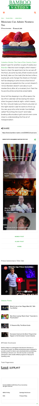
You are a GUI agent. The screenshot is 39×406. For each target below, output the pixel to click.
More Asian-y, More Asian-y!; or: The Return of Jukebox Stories (17, 157)
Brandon (4, 68)
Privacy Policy (23, 396)
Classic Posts (6, 301)
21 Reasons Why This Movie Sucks (20, 325)
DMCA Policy (6, 392)
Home (2, 18)
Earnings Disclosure (25, 392)
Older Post (19, 241)
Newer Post (19, 236)
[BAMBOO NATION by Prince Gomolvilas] (19, 8)
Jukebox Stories (18, 18)
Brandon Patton (9, 18)
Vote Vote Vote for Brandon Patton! (17, 227)
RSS (4, 396)
